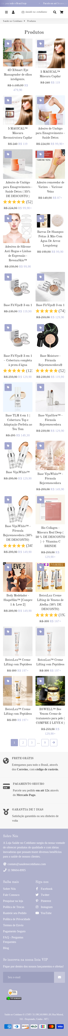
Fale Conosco (11, 894)
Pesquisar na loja (13, 901)
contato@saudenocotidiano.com (26, 864)
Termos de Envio (13, 925)
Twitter (44, 894)
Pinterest (45, 901)
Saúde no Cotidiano (12, 21)
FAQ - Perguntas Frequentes (13, 940)
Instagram (46, 907)
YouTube (46, 913)
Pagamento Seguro (14, 931)
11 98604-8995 (16, 870)
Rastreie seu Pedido (14, 913)
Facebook (46, 888)
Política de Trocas (13, 907)
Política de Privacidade (16, 919)
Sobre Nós (9, 888)
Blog (6, 948)
